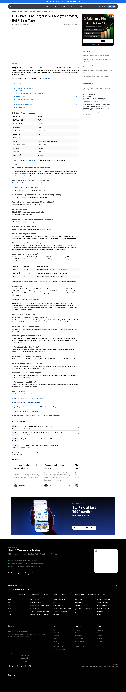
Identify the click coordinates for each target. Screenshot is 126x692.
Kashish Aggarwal (74, 24)
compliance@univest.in (105, 112)
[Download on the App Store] (32, 574)
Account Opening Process (60, 605)
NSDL (9, 611)
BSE (9, 605)
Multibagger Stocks (93, 594)
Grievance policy (80, 641)
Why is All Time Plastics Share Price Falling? (25, 411)
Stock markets (57, 633)
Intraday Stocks (57, 644)
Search (103, 6)
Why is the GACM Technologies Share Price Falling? (28, 398)
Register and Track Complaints (39, 614)
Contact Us (100, 611)
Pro (54, 630)
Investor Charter (79, 646)
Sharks (56, 594)
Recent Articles (20, 107)
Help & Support (101, 630)
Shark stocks (56, 638)
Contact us (100, 635)
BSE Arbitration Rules (81, 613)
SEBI (9, 599)
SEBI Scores (56, 614)
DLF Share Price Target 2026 (24, 99)
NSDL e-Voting (79, 602)
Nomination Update (35, 602)
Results (55, 641)
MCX (9, 608)
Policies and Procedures (60, 611)
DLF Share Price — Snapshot (24, 88)
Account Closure (102, 605)
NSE (9, 602)
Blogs (81, 6)
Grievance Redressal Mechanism (39, 611)
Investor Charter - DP (36, 608)
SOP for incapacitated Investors (62, 608)
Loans (99, 614)
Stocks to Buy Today (59, 646)
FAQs (98, 633)
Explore (45, 6)
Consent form (101, 638)
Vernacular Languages (103, 599)
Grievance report (102, 641)
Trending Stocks (66, 594)
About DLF (19, 91)
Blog (104, 594)
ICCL (9, 614)
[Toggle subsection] (76, 94)
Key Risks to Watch (21, 96)
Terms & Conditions (80, 644)
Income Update (34, 599)
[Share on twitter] (19, 63)
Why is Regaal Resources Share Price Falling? (26, 402)
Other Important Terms (103, 608)
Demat (63, 6)
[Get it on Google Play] (16, 574)
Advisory (55, 6)
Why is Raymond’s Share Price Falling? (24, 394)
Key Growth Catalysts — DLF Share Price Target (30, 93)
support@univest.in (93, 112)
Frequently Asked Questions (24, 104)
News (26, 11)
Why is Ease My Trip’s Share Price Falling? (24, 415)
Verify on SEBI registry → (88, 114)
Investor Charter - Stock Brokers (39, 605)
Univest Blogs (35, 299)
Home (14, 11)
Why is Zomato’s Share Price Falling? (48, 415)
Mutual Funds (72, 6)
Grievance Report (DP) (59, 599)
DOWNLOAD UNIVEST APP (83, 528)
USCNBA (77, 605)
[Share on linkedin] (22, 63)
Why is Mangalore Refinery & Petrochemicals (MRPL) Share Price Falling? (34, 407)
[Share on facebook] (16, 63)
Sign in (110, 6)
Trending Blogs (79, 594)
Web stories (78, 635)
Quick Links (11, 594)
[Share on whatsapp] (13, 63)
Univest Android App (39, 281)
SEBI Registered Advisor (59, 649)
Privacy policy (79, 638)
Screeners (47, 594)
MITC (54, 602)
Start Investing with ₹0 (71, 1)
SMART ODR (78, 599)
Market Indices (35, 594)
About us (77, 630)
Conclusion (19, 102)
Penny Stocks (23, 594)
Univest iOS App (26, 281)
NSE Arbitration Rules (103, 602)
